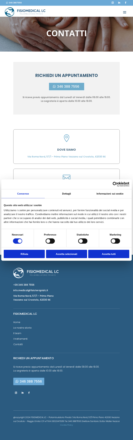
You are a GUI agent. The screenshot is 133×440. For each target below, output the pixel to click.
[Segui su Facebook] (125, 2)
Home (16, 322)
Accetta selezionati (66, 254)
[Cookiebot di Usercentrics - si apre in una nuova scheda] (115, 184)
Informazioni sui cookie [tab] (110, 193)
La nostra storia (22, 327)
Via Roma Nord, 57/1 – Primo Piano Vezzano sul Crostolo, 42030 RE (66, 156)
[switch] (50, 241)
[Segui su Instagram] (112, 2)
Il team (17, 333)
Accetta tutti (109, 254)
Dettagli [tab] (66, 193)
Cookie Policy (66, 425)
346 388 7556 (68, 86)
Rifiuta (24, 254)
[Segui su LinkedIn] (119, 2)
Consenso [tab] (23, 193)
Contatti (18, 344)
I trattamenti (20, 338)
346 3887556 (15, 2)
